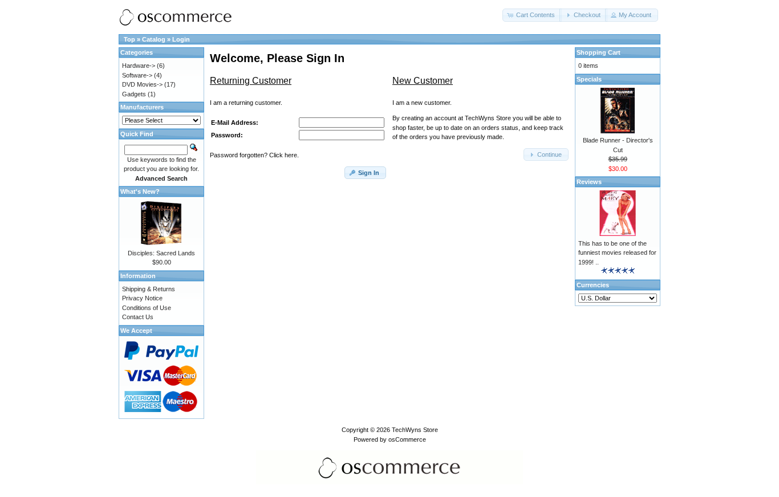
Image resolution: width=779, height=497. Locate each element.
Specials (589, 79)
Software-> (137, 75)
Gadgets (134, 94)
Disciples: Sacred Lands (161, 253)
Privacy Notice (142, 298)
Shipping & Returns (148, 289)
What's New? (140, 191)
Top (129, 39)
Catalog (153, 39)
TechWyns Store (415, 429)
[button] (532, 15)
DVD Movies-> (142, 84)
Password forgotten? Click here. (254, 155)
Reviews (589, 181)
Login (181, 39)
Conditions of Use (146, 307)
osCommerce (407, 439)
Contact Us (137, 316)
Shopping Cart (598, 52)
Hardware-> (138, 65)
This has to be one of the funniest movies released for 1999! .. (617, 253)
